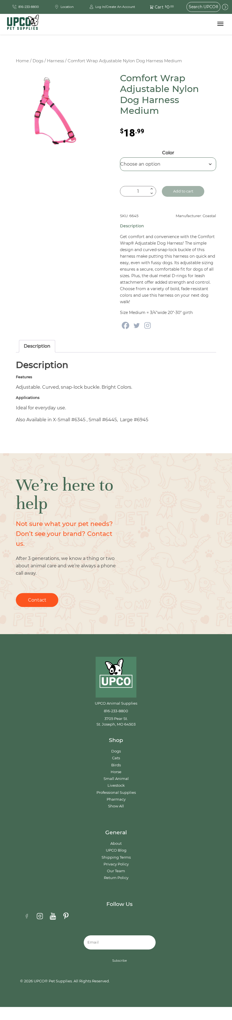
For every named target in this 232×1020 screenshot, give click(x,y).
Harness (55, 60)
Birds (116, 765)
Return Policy (116, 878)
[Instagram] (147, 325)
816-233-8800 (116, 711)
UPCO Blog (116, 850)
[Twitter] (136, 325)
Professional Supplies (116, 792)
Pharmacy (116, 799)
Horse (116, 772)
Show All (116, 806)
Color (168, 152)
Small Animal (116, 779)
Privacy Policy (116, 864)
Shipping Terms (116, 857)
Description (37, 346)
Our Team (116, 871)
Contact (37, 600)
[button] (159, 7)
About (116, 843)
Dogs (38, 60)
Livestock (116, 785)
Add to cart (183, 191)
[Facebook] (125, 325)
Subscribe (119, 961)
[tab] (37, 346)
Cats (116, 758)
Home (22, 60)
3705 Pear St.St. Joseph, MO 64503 (116, 721)
